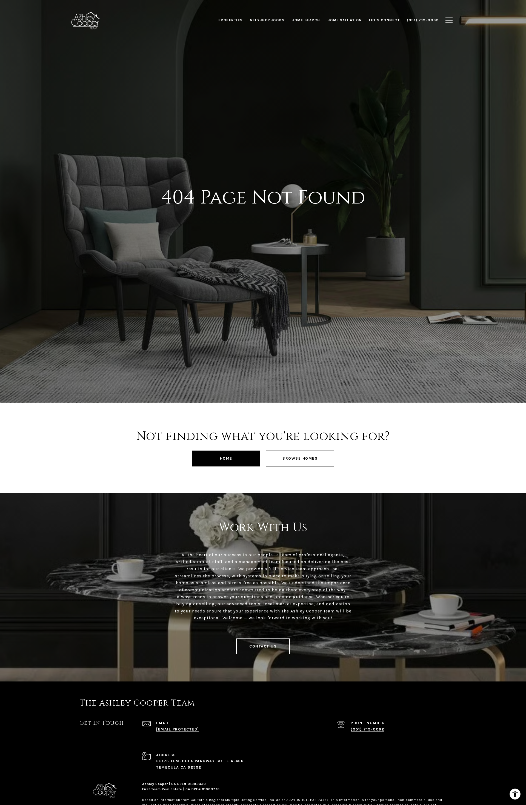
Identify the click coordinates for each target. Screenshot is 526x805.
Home (226, 458)
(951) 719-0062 (367, 729)
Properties (230, 20)
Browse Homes (300, 458)
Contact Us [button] (263, 646)
